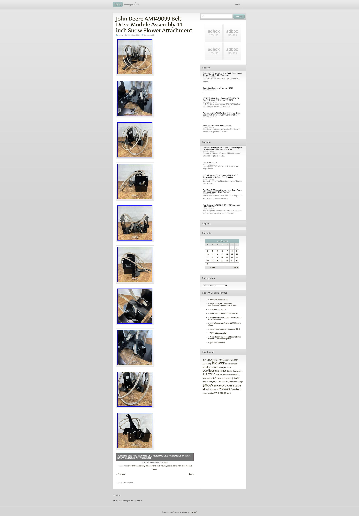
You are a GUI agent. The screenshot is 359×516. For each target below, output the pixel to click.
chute (229, 367)
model (224, 378)
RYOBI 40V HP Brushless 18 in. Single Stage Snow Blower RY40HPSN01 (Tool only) (222, 74)
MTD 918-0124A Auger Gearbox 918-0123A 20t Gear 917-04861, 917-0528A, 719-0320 (221, 99)
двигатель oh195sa (217, 343)
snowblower (223, 385)
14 (227, 254)
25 (212, 261)
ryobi (213, 382)
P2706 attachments (218, 333)
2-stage (206, 360)
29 (232, 261)
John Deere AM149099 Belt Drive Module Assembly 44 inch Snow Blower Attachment (154, 24)
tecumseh (214, 390)
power (235, 378)
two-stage (220, 393)
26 (217, 261)
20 (222, 257)
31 (208, 264)
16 (237, 254)
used (229, 393)
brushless (208, 367)
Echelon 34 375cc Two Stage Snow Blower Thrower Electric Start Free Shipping (220, 176)
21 (227, 257)
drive (175, 466)
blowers (228, 364)
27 (222, 261)
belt (158, 466)
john (165, 463)
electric (209, 374)
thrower (225, 389)
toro (238, 389)
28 (227, 261)
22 (232, 257)
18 (212, 257)
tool (234, 390)
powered (207, 382)
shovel (220, 382)
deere (169, 466)
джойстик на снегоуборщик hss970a (224, 313)
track (205, 393)
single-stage (237, 382)
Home (237, 5)
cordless (209, 370)
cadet (216, 367)
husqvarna (207, 378)
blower (163, 466)
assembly (141, 466)
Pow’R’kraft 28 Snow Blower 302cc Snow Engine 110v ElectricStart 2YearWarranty (222, 191)
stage (237, 385)
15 (232, 254)
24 (208, 261)
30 (237, 261)
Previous (120, 474)
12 (217, 254)
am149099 (132, 466)
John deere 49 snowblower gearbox (217, 125)
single (228, 382)
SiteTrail (193, 512)
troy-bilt (211, 393)
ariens (220, 359)
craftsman (220, 371)
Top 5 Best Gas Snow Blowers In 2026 (218, 88)
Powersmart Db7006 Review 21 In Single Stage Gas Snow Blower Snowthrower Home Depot (222, 114)
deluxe (235, 371)
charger (222, 367)
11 (212, 254)
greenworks (228, 375)
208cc (213, 360)
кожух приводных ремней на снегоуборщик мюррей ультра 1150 (222, 304)
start (206, 389)
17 (208, 257)
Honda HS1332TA (210, 162)
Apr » (236, 268)
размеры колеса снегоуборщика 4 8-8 (225, 329)
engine (219, 375)
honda (236, 375)
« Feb (212, 268)
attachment (151, 466)
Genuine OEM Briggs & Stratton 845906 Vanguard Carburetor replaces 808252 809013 (223, 148)
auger (235, 360)
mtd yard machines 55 (219, 300)
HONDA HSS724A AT (218, 309)
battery (207, 364)
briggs (234, 364)
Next (191, 474)
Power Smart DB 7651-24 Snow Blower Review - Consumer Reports (224, 338)
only (230, 378)
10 (208, 254)
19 (217, 257)
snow (154, 469)
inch (179, 466)
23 (237, 257)
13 (222, 254)
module (189, 466)
